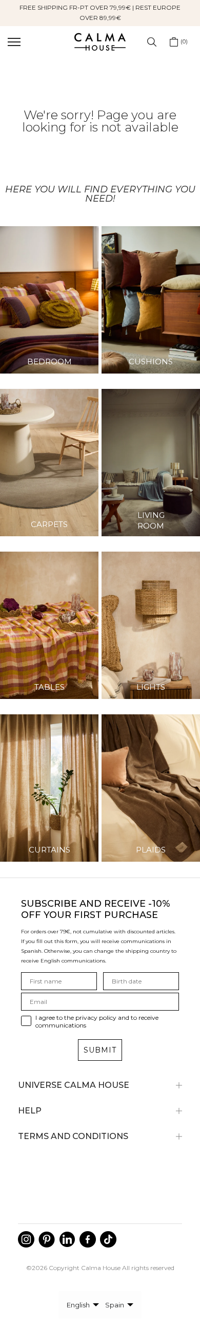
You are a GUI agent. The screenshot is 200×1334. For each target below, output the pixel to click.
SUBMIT (100, 1050)
